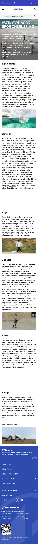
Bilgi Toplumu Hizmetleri (22, 518)
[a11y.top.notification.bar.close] (35, 3)
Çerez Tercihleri (5, 520)
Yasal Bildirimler (5, 516)
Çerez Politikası (20, 516)
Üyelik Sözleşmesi (6, 513)
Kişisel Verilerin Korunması (22, 513)
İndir (14, 3)
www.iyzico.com (20, 511)
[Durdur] (31, 3)
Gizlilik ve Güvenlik (6, 518)
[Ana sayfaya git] (17, 9)
